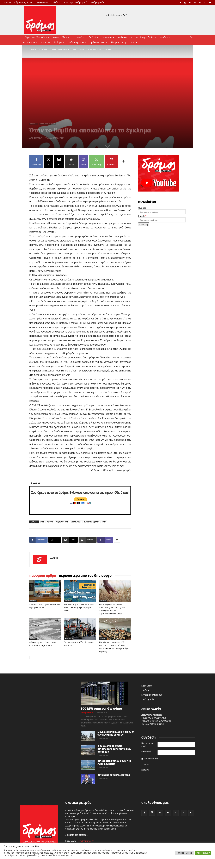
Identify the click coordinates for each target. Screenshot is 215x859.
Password (146, 752)
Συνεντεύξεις (60, 37)
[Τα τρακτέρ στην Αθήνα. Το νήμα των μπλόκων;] (80, 629)
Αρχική (32, 50)
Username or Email (147, 744)
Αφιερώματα (28, 42)
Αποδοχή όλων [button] (203, 853)
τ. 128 (104, 522)
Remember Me (151, 759)
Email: (142, 216)
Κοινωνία (107, 37)
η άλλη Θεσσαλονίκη (59, 50)
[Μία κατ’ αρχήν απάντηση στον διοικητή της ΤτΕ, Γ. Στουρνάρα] (45, 629)
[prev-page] (31, 657)
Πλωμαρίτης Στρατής (91, 522)
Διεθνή (92, 37)
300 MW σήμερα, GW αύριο (101, 708)
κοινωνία (43, 50)
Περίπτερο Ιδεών (145, 37)
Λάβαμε (58, 42)
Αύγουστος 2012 (62, 522)
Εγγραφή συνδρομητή (75, 2)
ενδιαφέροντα (76, 42)
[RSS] (200, 2)
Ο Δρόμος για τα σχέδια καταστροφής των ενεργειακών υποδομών (114, 749)
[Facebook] (180, 2)
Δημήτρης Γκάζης (87, 712)
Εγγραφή (143, 224)
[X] (205, 2)
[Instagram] (185, 2)
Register (145, 770)
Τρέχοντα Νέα (97, 42)
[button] (191, 37)
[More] (123, 161)
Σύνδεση (56, 2)
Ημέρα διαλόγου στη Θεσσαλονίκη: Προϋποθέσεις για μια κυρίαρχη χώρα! (79, 608)
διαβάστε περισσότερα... (76, 835)
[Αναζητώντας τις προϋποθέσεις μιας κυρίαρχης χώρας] (45, 591)
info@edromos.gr (156, 724)
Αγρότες (50, 522)
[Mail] (190, 2)
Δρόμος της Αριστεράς (123, 42)
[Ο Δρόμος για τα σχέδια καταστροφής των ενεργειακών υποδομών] (88, 750)
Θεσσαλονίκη (76, 522)
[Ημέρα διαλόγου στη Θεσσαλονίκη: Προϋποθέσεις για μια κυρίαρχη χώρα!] (80, 591)
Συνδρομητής (97, 2)
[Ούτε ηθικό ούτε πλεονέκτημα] (88, 779)
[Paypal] (195, 2)
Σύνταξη (38, 138)
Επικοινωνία (43, 2)
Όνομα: (142, 207)
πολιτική (33, 601)
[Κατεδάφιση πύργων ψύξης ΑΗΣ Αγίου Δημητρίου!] (88, 765)
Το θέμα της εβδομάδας (34, 37)
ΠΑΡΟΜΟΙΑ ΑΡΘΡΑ (42, 575)
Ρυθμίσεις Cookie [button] (184, 853)
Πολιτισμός (124, 37)
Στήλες (163, 37)
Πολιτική (78, 37)
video (44, 42)
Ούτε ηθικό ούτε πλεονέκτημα (114, 775)
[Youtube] (210, 2)
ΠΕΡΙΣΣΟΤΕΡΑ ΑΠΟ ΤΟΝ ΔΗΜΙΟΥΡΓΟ (85, 575)
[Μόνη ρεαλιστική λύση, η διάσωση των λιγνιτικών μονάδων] (88, 736)
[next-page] (36, 657)
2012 (42, 522)
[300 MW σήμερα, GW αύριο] (107, 693)
